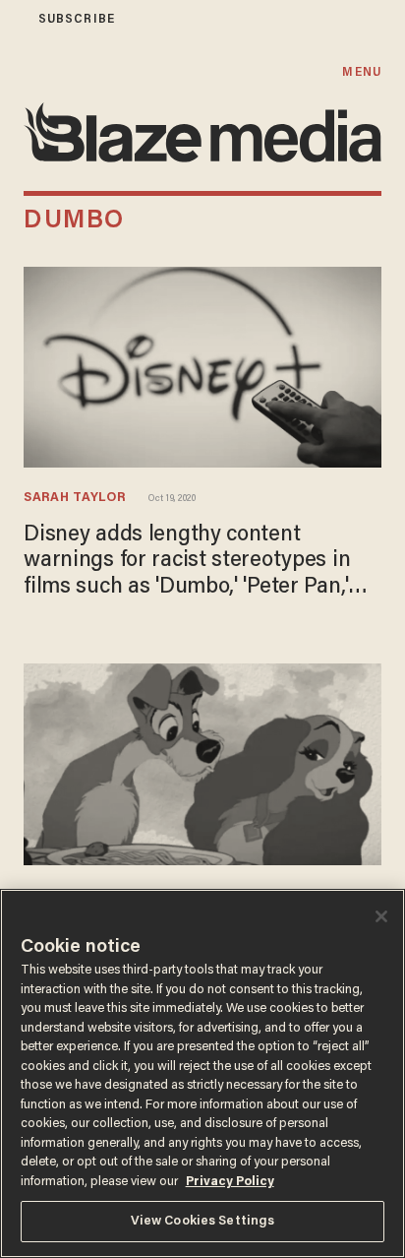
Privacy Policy (230, 1181)
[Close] (381, 916)
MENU (361, 72)
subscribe (76, 19)
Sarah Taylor (74, 498)
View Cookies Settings (203, 1221)
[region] (202, 1073)
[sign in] (13, 19)
